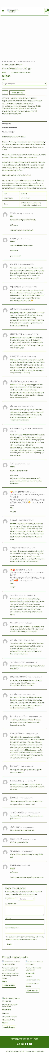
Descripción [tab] (6, 123)
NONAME (41, 1051)
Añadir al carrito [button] (9, 985)
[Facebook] (26, 1043)
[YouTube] (30, 1043)
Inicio (4, 61)
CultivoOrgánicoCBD (19, 108)
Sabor (4, 79)
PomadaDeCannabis (17, 111)
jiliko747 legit (14, 273)
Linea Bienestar (7, 65)
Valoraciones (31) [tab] (8, 132)
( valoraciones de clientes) (20, 72)
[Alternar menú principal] (3, 11)
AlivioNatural (27, 101)
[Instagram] (22, 1043)
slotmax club (14, 412)
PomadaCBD (6, 111)
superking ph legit (19, 295)
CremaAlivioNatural (8, 106)
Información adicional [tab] (9, 128)
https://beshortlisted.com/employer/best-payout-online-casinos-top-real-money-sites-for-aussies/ (26, 480)
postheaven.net (15, 256)
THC (35, 111)
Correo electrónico (12, 927)
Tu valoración (11, 904)
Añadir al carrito (17, 92)
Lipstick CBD (11, 61)
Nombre (8, 918)
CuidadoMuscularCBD (34, 106)
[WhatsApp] (18, 1043)
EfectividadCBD (32, 108)
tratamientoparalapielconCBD (11, 114)
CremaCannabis (20, 106)
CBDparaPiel (10, 103)
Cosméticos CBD (28, 103)
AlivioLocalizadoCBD (15, 101)
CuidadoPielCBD (7, 108)
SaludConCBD (29, 111)
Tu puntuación (11, 898)
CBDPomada (18, 103)
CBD (3, 103)
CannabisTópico (37, 101)
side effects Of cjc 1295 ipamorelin (22, 230)
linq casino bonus (37, 877)
